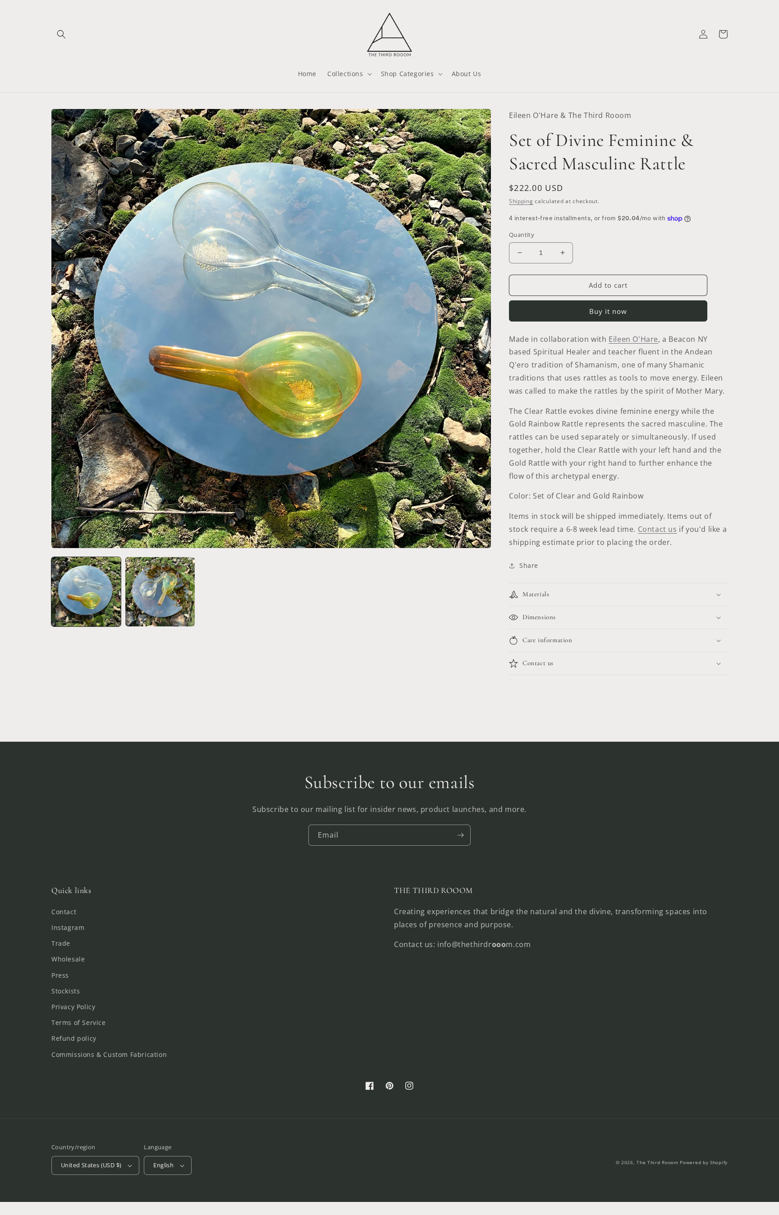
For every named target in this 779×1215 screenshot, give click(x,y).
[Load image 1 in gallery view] (86, 591)
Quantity (521, 235)
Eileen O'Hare (633, 339)
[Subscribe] (460, 835)
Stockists (65, 991)
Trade (60, 943)
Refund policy (73, 1038)
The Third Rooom (657, 1162)
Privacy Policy (73, 1006)
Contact (63, 911)
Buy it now (608, 311)
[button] (61, 34)
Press (60, 975)
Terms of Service (78, 1022)
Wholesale (68, 959)
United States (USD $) (91, 1165)
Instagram (67, 927)
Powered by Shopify (704, 1162)
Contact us (657, 529)
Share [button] (528, 565)
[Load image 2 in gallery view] (160, 591)
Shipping (521, 201)
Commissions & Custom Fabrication (109, 1054)
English (163, 1165)
